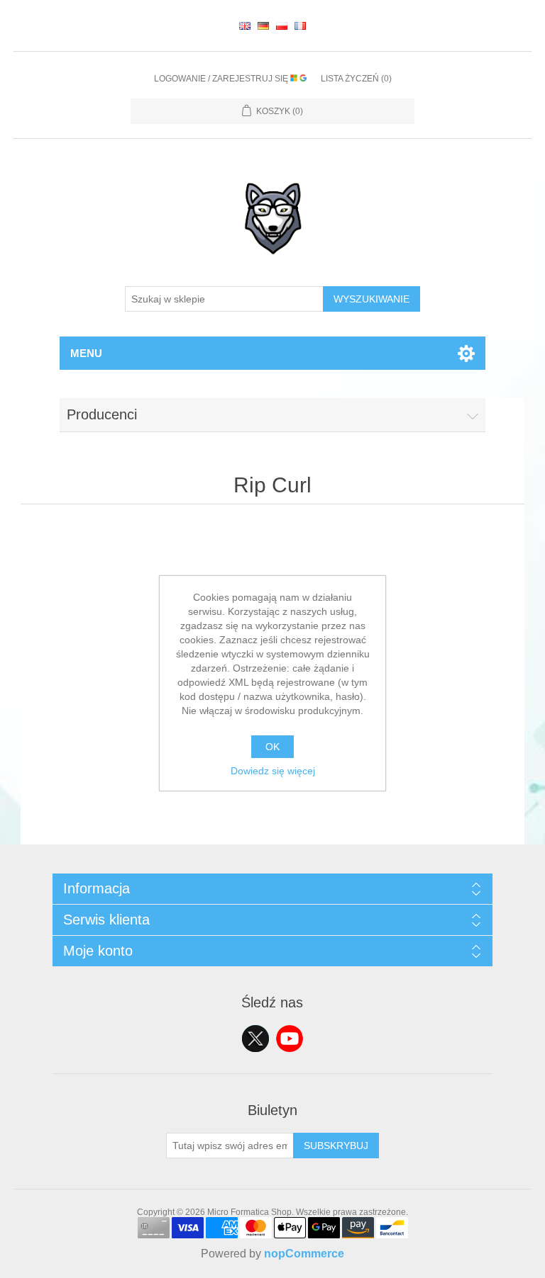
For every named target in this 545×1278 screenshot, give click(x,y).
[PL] (281, 25)
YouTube (289, 1038)
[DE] (263, 25)
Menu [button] (86, 353)
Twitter (255, 1038)
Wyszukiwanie (371, 299)
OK (272, 746)
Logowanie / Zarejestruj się (222, 79)
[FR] (300, 25)
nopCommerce (304, 1254)
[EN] (244, 25)
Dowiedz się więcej (273, 770)
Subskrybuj (336, 1145)
